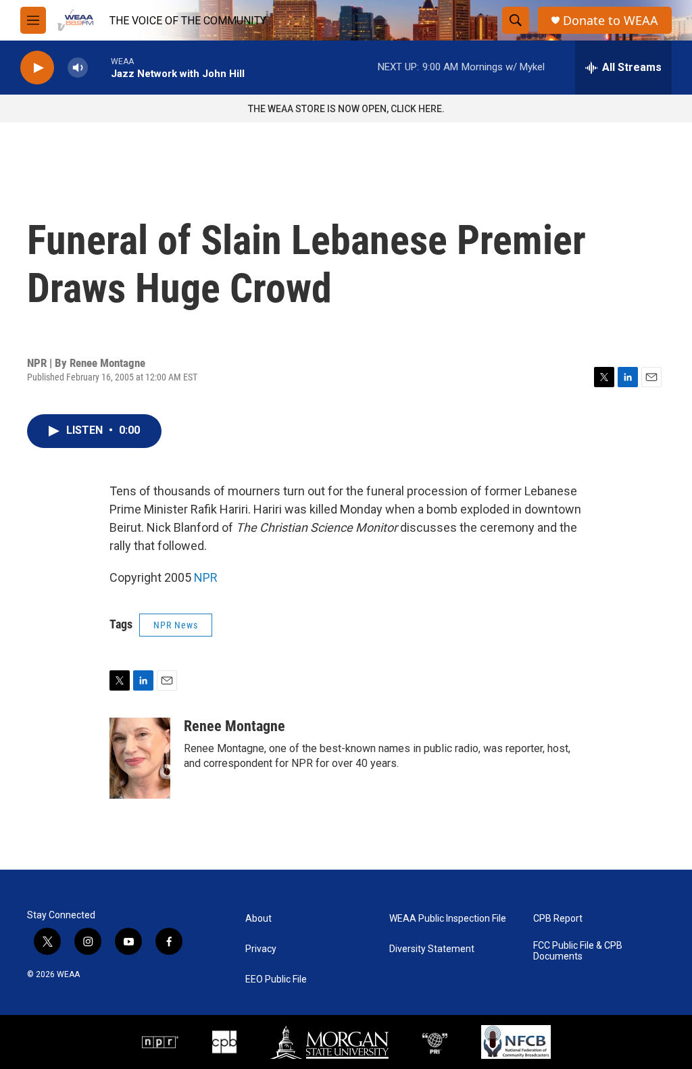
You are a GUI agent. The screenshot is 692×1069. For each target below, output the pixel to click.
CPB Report (558, 919)
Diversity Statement (431, 949)
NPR (206, 577)
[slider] (99, 67)
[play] (37, 68)
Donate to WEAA (610, 21)
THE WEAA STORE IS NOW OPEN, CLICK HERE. (346, 108)
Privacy (260, 949)
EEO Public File (276, 979)
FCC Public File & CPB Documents (577, 951)
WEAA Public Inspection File (447, 919)
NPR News (175, 625)
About (258, 919)
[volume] (77, 68)
